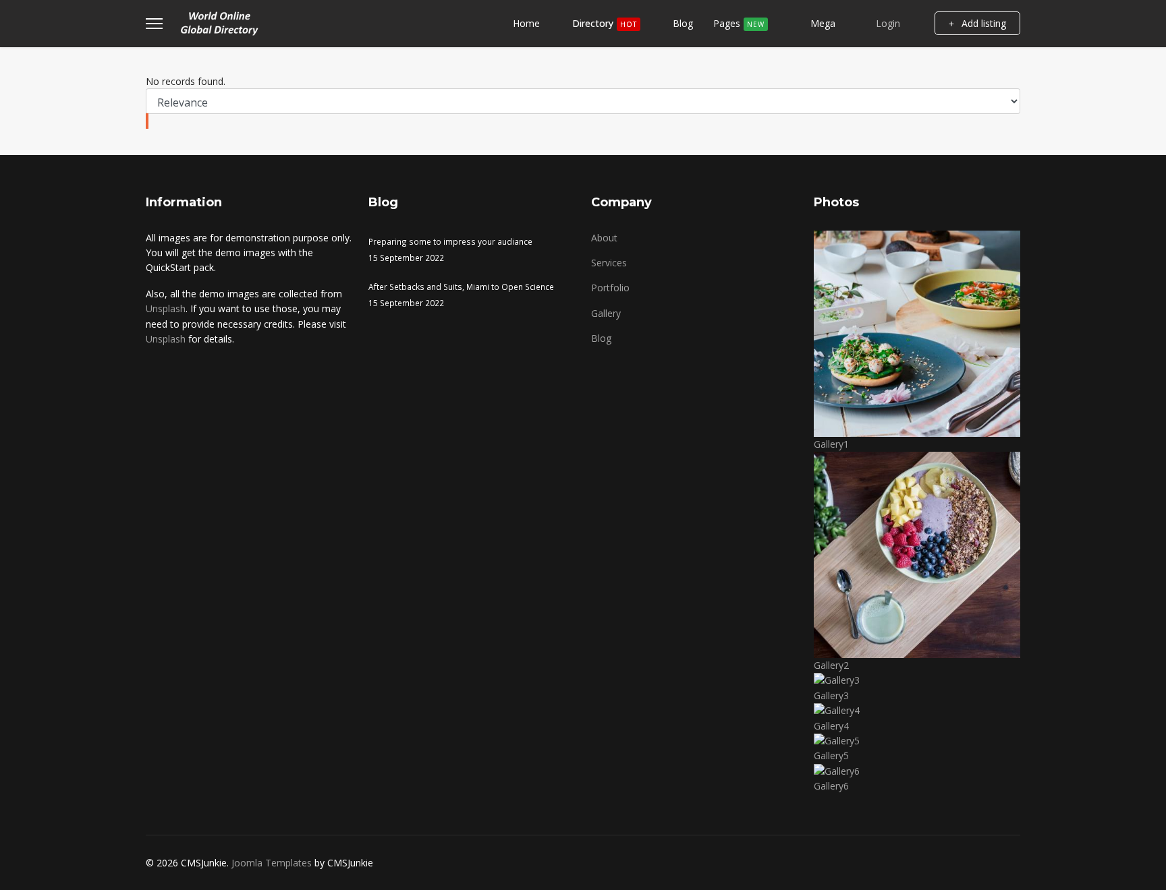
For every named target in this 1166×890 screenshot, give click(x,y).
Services (609, 262)
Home (526, 23)
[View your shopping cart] (917, 23)
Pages (739, 23)
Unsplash (166, 308)
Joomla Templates (271, 862)
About (604, 237)
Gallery (606, 313)
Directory (604, 23)
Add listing (982, 23)
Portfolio (610, 287)
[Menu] (154, 23)
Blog (683, 23)
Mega (821, 23)
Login (888, 23)
